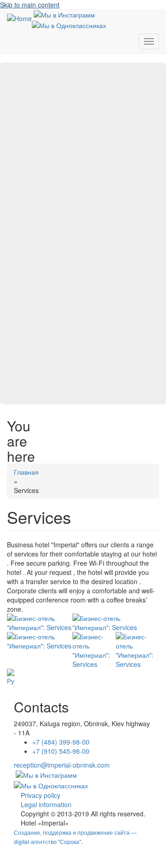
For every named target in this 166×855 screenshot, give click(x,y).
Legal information (46, 804)
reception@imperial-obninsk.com (62, 764)
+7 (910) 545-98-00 (60, 751)
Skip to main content (29, 4)
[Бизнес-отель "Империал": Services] (39, 623)
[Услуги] (10, 677)
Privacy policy (40, 795)
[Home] (19, 18)
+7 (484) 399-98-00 (60, 741)
